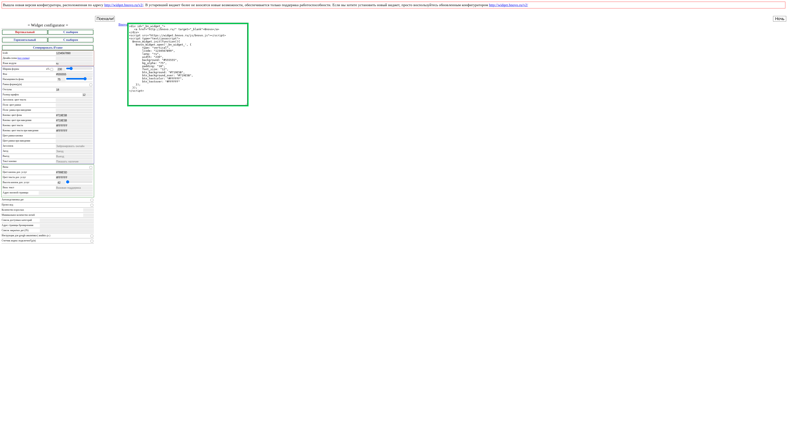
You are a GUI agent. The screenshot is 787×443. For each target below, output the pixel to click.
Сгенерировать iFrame (48, 47)
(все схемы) (23, 58)
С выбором (70, 32)
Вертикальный (25, 32)
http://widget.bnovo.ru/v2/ (123, 5)
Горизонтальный (25, 39)
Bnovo (122, 24)
